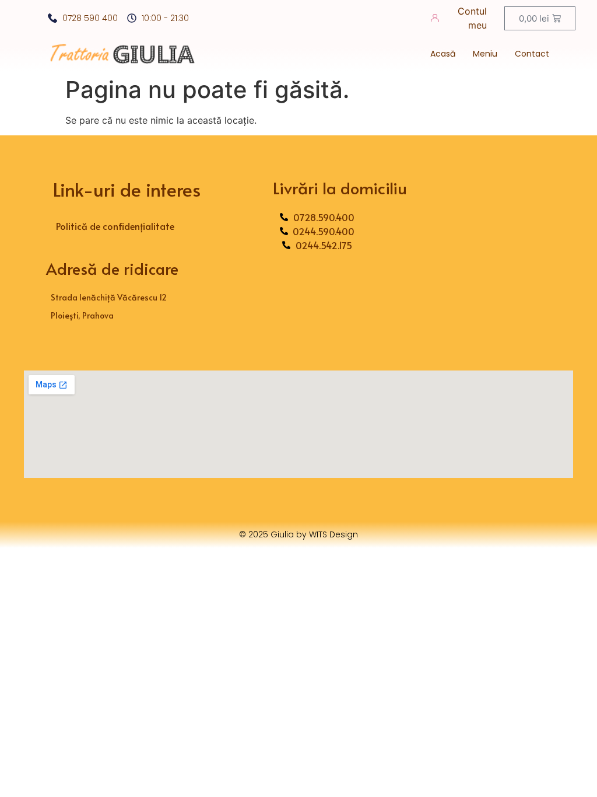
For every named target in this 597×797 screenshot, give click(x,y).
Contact (532, 54)
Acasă (442, 54)
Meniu (485, 54)
